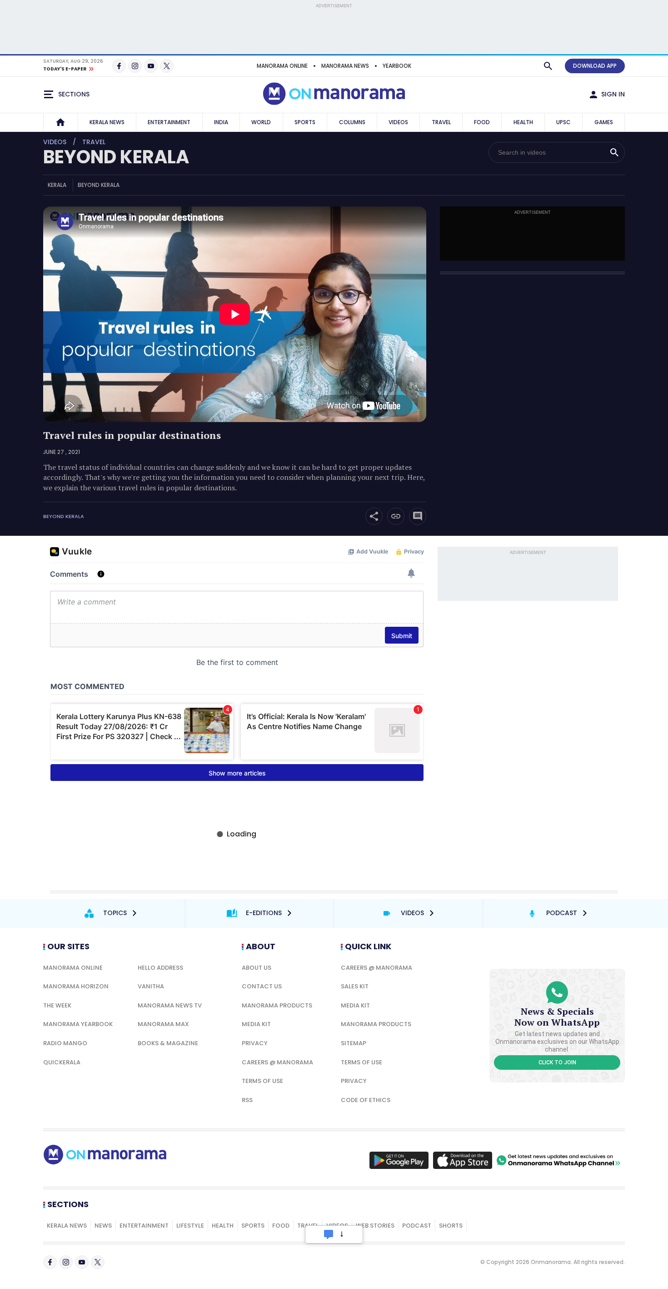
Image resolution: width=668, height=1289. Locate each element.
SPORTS (304, 122)
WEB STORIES (375, 1225)
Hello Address (160, 967)
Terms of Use (262, 1081)
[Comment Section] (417, 516)
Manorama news (345, 66)
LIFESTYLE (190, 1225)
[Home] (60, 122)
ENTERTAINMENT (169, 122)
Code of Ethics (365, 1100)
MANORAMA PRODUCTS (277, 1005)
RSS (247, 1100)
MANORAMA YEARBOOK (78, 1024)
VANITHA (151, 986)
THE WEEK (57, 1005)
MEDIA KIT (256, 1024)
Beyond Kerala (63, 516)
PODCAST (416, 1225)
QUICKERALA (61, 1062)
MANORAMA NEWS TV (170, 1005)
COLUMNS (352, 122)
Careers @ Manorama (277, 1062)
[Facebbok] (50, 1262)
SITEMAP (353, 1043)
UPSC (563, 122)
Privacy (255, 1043)
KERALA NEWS (107, 122)
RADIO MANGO (65, 1043)
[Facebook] (119, 66)
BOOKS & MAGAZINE (168, 1043)
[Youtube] (151, 66)
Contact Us (262, 986)
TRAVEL (441, 122)
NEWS (103, 1225)
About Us (256, 967)
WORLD (261, 122)
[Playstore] (399, 1160)
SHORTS (451, 1225)
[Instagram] (135, 66)
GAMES (603, 122)
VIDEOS (398, 122)
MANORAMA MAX (163, 1024)
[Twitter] (167, 66)
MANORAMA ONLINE (282, 66)
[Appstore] (462, 1160)
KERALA (57, 185)
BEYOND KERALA (116, 157)
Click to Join (557, 1062)
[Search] (548, 66)
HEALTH (523, 122)
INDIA (221, 122)
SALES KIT (355, 986)
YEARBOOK (397, 66)
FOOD (482, 122)
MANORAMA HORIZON (76, 986)
